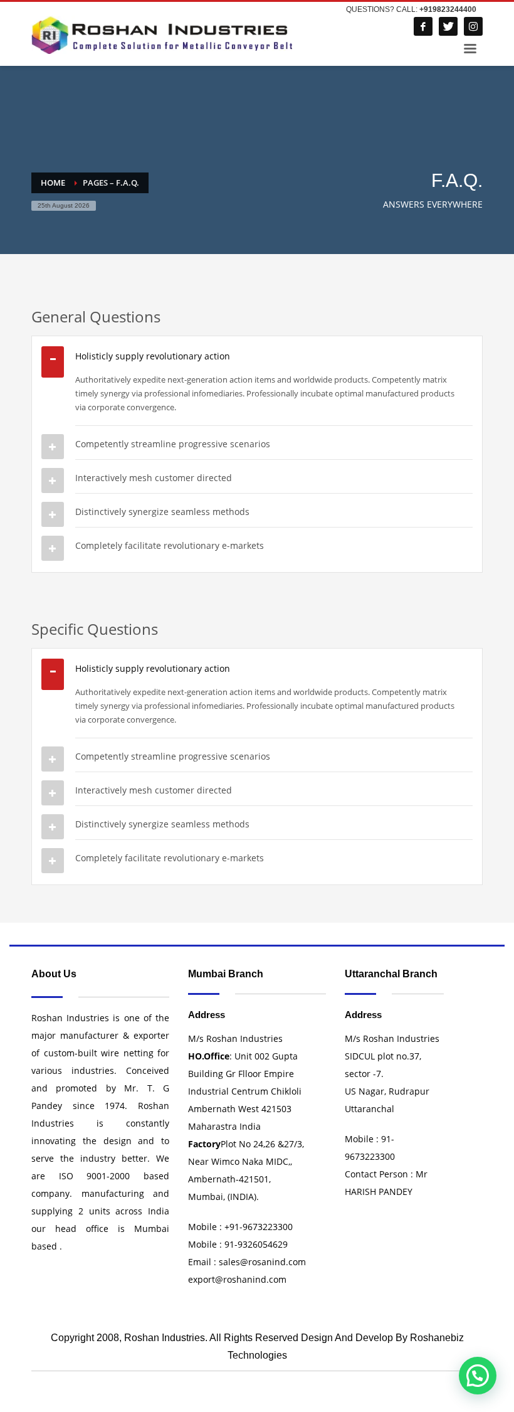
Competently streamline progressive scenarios (172, 444)
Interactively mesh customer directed (153, 478)
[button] (477, 1375)
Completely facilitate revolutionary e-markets (169, 545)
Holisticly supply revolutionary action (152, 356)
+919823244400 (447, 9)
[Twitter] (448, 26)
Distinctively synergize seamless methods (162, 512)
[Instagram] (473, 26)
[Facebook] (423, 26)
